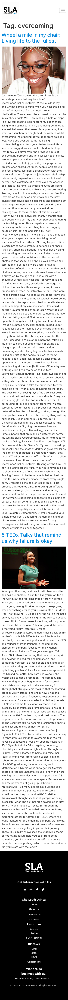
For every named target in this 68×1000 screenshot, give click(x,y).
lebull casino (25, 996)
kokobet (12, 996)
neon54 (56, 996)
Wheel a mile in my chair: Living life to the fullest (31, 38)
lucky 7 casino (42, 996)
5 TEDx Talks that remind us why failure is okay (32, 538)
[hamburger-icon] (62, 10)
